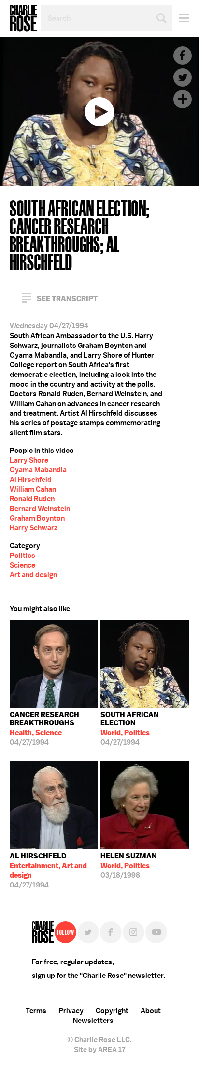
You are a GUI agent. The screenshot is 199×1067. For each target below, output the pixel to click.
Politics (22, 555)
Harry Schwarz (33, 528)
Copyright (112, 1011)
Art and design (33, 575)
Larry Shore (29, 460)
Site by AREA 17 (99, 1049)
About (151, 1011)
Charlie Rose (23, 18)
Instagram (133, 932)
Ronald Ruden (32, 499)
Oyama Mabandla (38, 470)
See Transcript (67, 298)
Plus (182, 99)
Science (22, 565)
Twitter (182, 77)
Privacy (71, 1011)
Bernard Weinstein (40, 508)
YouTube (156, 932)
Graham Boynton (37, 518)
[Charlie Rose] (43, 932)
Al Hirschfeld (31, 479)
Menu (180, 18)
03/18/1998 (128, 865)
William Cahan (33, 489)
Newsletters (93, 1020)
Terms (36, 1011)
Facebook (182, 55)
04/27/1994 (44, 728)
